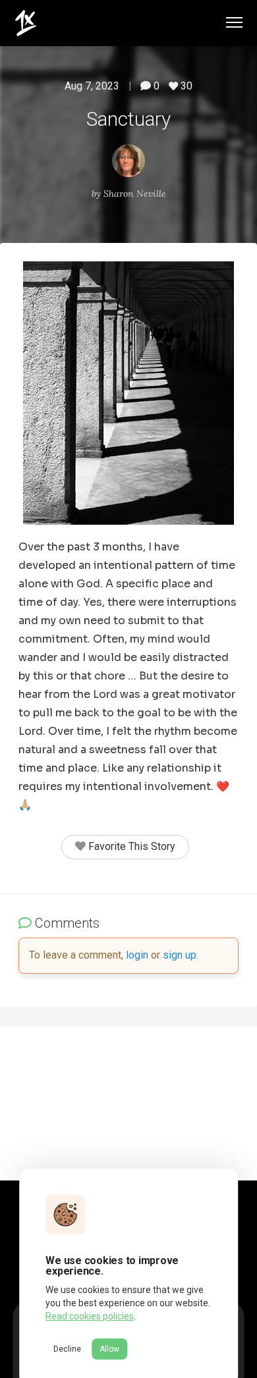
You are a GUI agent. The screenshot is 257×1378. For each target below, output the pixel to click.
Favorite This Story (130, 846)
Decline (67, 1349)
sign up (179, 955)
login (137, 955)
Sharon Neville (134, 193)
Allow (109, 1349)
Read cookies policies (89, 1316)
